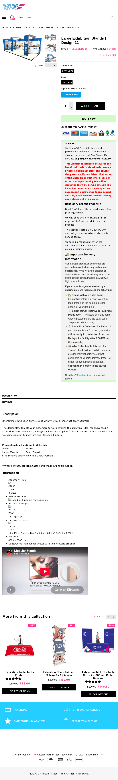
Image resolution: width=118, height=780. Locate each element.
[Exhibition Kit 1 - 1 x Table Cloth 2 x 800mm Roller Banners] (98, 645)
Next (54, 65)
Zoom (40, 65)
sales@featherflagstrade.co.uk (54, 754)
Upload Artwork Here (73, 88)
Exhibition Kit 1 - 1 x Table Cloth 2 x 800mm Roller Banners (98, 675)
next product (69, 27)
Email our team (84, 375)
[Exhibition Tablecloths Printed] (19, 645)
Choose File (71, 94)
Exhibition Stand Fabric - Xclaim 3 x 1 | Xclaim (59, 674)
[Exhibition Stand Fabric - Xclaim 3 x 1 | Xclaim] (59, 646)
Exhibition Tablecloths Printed (20, 674)
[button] (14, 678)
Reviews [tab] (7, 402)
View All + (98, 617)
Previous (48, 65)
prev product (47, 27)
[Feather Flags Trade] (13, 7)
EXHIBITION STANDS (23, 27)
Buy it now (88, 119)
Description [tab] (9, 396)
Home (5, 27)
